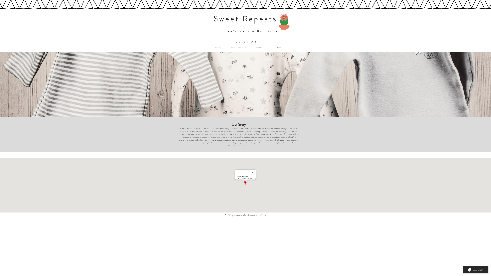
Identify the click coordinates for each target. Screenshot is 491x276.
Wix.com (263, 215)
